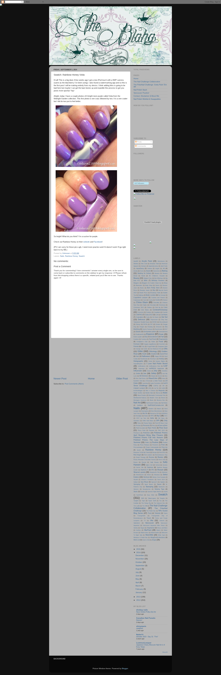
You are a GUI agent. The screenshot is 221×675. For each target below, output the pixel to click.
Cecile (157, 300)
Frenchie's (162, 344)
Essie (161, 334)
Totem (165, 513)
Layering (145, 383)
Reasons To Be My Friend (142, 452)
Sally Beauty (154, 462)
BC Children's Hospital (156, 276)
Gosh (144, 354)
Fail (162, 337)
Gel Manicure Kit (155, 349)
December (140, 555)
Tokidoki (157, 513)
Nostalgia (138, 416)
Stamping (149, 487)
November (140, 559)
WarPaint (147, 530)
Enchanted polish (150, 332)
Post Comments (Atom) (74, 384)
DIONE (154, 322)
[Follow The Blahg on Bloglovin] (141, 185)
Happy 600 (158, 356)
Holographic (138, 361)
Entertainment (163, 331)
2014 (138, 552)
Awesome (156, 271)
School (158, 465)
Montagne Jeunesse (140, 400)
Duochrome (158, 329)
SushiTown (139, 495)
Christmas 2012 (139, 307)
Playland (151, 430)
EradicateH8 (139, 334)
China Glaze (142, 302)
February (139, 589)
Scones (165, 465)
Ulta (151, 520)
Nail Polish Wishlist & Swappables (147, 99)
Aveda (135, 271)
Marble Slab (149, 393)
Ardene (149, 268)
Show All (164, 652)
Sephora (150, 467)
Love (163, 388)
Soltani (136, 482)
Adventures (161, 261)
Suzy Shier (150, 495)
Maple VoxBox (138, 393)
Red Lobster (148, 455)
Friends (136, 346)
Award (148, 271)
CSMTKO (139, 315)
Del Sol (165, 317)
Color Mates (145, 310)
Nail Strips (164, 403)
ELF (166, 329)
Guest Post (163, 354)
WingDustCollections (157, 537)
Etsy (146, 337)
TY (145, 520)
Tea (160, 500)
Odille (152, 418)
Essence (150, 334)
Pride (163, 445)
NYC (152, 416)
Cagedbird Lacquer (141, 297)
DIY (151, 324)
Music (151, 400)
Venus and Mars (162, 528)
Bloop (165, 283)
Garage (138, 349)
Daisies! (139, 620)
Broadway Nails (155, 292)
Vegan (142, 528)
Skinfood (146, 477)
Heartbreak (143, 359)
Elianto (138, 332)
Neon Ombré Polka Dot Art (146, 612)
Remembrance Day (161, 455)
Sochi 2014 (161, 479)
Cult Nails (164, 315)
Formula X (137, 344)
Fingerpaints (163, 339)
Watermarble (155, 532)
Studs (135, 491)
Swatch (82, 256)
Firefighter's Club (142, 341)
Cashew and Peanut (158, 297)
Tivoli (150, 513)
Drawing (150, 327)
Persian (138, 425)
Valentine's (137, 523)
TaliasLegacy (152, 498)
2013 (138, 597)
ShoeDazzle (140, 474)
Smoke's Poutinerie (147, 479)
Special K (154, 482)
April (138, 582)
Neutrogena (144, 411)
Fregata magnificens (149, 344)
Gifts (165, 349)
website (86, 242)
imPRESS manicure (156, 368)
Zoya (154, 540)
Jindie (138, 373)
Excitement (154, 337)
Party (139, 423)
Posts (139, 142)
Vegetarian (150, 528)
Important (141, 368)
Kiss (166, 376)
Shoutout (157, 474)
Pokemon (146, 433)
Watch (158, 530)
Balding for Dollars (144, 273)
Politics (147, 442)
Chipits (144, 305)
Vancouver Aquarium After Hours (154, 525)
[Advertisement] (90, 357)
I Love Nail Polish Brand (156, 364)
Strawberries (147, 489)
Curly (148, 317)
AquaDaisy (140, 268)
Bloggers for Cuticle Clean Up (151, 283)
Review (151, 457)
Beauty (136, 278)
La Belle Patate (157, 381)
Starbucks (161, 486)
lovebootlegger (138, 390)
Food (161, 341)
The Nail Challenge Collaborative (147, 82)
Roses (136, 462)
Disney (138, 324)
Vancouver (149, 523)
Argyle (157, 268)
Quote (139, 450)
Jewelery (164, 371)
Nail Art (137, 402)
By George (161, 295)
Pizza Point (141, 430)
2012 (138, 600)
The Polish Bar (150, 511)
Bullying (140, 295)
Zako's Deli (145, 540)
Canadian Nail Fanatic (145, 618)
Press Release (144, 445)
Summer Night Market (154, 491)
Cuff (157, 314)
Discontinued (163, 322)
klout (163, 378)
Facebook (98, 242)
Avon (141, 271)
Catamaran (137, 300)
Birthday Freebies (158, 280)
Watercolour (144, 532)
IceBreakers (142, 366)
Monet (163, 397)
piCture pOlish (162, 425)
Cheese (165, 300)
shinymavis (141, 626)
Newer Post (60, 378)
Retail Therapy (141, 457)
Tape (143, 500)
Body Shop (148, 285)
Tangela (162, 498)
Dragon (142, 327)
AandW (136, 261)
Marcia (158, 393)
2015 (138, 549)
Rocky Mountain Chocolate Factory (145, 459)
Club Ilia (157, 307)
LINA (149, 388)
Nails (62, 256)
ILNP (165, 366)
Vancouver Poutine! (141, 93)
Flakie (153, 341)
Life (163, 385)
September (140, 566)
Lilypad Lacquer (139, 388)
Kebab (153, 376)
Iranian (149, 371)
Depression (154, 319)
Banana (157, 273)
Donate (158, 324)
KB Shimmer (143, 376)
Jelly (155, 371)
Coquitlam (157, 312)
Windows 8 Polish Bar (140, 537)
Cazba (151, 300)
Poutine (155, 442)
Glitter (140, 351)
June (138, 576)
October (139, 562)
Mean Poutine (141, 395)
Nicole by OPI (154, 413)
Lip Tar (156, 388)
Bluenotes (139, 285)
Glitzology (153, 351)
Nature (159, 408)
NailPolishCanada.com (156, 405)
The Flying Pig (146, 503)
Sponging (137, 484)
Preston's (155, 445)
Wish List (137, 540)
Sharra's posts (139, 472)
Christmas (162, 305)
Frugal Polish (151, 346)
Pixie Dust (163, 428)
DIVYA (145, 324)
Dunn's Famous (147, 329)
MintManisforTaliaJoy (140, 397)
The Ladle (137, 506)
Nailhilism (140, 405)
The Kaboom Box (159, 503)
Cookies (148, 312)
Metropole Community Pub (157, 395)
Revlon (160, 457)
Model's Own (154, 397)
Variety (136, 528)
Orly (165, 421)
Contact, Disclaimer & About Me (146, 96)
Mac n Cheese (150, 390)
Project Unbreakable (152, 447)
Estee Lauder (138, 337)
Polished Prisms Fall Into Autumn (148, 437)
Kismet (160, 376)
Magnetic (161, 390)
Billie (145, 280)
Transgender (141, 515)
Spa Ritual (144, 482)
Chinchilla (156, 302)
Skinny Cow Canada (158, 477)
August (139, 569)
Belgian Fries (148, 278)
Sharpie (160, 470)
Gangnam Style (162, 346)
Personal (146, 425)
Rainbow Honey (71, 256)
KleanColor (153, 378)
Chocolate (153, 305)
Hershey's (153, 359)
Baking (164, 271)
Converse (140, 312)
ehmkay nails (142, 610)
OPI (157, 421)
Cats (144, 300)
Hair (137, 356)
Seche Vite (139, 467)
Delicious (141, 319)
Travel (149, 518)
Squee (159, 484)
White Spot (161, 535)
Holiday (161, 359)
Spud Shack (149, 484)
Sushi (165, 491)
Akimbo (136, 263)
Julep (153, 373)
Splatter (162, 482)
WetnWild (149, 535)
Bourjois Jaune (145, 290)
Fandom (136, 339)
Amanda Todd (154, 263)
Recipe (154, 452)
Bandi (143, 276)
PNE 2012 (161, 430)
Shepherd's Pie (154, 472)
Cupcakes (139, 317)
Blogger (125, 668)
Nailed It (139, 635)
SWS (142, 498)
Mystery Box (161, 400)
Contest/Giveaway (160, 310)
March (138, 586)
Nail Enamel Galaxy (152, 403)
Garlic (145, 349)
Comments (141, 146)
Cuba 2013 (149, 315)
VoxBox (138, 530)
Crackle (165, 312)
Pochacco (137, 433)
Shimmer (164, 472)
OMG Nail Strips (147, 420)
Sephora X (144, 470)
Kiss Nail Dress (141, 378)
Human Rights (160, 361)
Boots (142, 288)
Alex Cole (144, 263)
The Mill (144, 506)
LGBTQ (155, 385)
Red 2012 (162, 452)
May (138, 579)
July (137, 572)
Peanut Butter (148, 423)
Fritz (143, 346)
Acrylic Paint (147, 261)
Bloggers (136, 283)
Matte (165, 393)
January (139, 592)
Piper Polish (152, 428)
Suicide (142, 491)
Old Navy (161, 418)
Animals (143, 266)
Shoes (149, 474)
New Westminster (156, 411)
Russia (144, 462)
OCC (165, 416)
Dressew (159, 327)
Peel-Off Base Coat (161, 423)
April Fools (164, 266)
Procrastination (138, 447)
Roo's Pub (162, 459)
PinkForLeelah (140, 428)
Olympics (136, 420)
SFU (152, 470)
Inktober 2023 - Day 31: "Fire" (147, 637)
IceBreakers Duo (154, 366)
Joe (144, 373)
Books (157, 285)
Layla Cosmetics (155, 383)
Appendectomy (153, 266)
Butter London (151, 295)
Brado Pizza (143, 292)
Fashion (143, 339)
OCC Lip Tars (141, 418)
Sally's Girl (149, 465)
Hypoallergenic (138, 363)
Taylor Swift (152, 500)
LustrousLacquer (143, 643)
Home (91, 378)
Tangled (136, 500)
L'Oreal (147, 381)
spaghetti (139, 628)
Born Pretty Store (153, 288)
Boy (154, 290)
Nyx (158, 416)
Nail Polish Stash (140, 90)
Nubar (146, 416)
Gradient (154, 354)
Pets (153, 425)
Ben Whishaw (158, 278)
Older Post (122, 378)
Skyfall (136, 479)
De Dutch (155, 317)
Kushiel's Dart (138, 381)
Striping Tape (159, 489)
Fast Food (152, 339)
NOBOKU (164, 413)
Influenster (138, 371)
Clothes (149, 307)
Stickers (136, 489)
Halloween (146, 356)
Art (164, 268)
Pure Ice (164, 447)
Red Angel (137, 455)
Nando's (151, 408)
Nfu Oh (144, 413)
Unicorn (161, 520)
